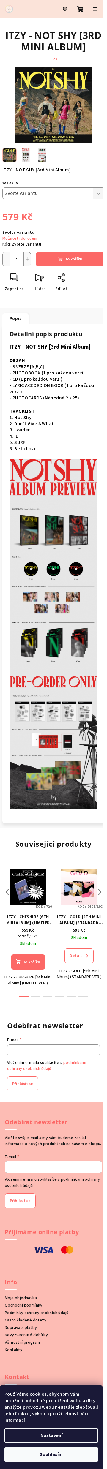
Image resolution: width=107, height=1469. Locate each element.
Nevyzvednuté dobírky (26, 1335)
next (100, 892)
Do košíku (73, 259)
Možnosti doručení (19, 238)
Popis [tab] (15, 319)
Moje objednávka (21, 1298)
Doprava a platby (21, 1328)
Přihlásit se (22, 1084)
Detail (76, 956)
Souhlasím (51, 1454)
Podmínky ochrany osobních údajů (36, 1313)
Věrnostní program (22, 1342)
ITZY (53, 59)
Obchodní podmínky (24, 1305)
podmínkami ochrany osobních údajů (46, 1066)
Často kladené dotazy (25, 1320)
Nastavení (51, 1435)
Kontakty (13, 1350)
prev (7, 892)
